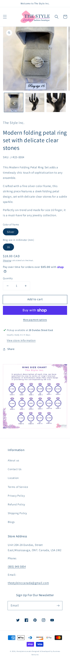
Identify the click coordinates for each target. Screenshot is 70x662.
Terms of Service (18, 487)
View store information (21, 340)
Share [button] (11, 349)
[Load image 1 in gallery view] (13, 102)
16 (8, 247)
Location (13, 478)
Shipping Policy (17, 513)
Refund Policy (16, 504)
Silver (10, 232)
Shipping (7, 260)
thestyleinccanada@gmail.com (28, 583)
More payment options (35, 319)
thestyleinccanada (24, 651)
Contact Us (15, 469)
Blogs (11, 522)
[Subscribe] (58, 605)
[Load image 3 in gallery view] (56, 102)
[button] (5, 16)
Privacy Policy (16, 495)
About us (13, 460)
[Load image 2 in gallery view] (35, 102)
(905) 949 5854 (17, 566)
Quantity (8, 278)
